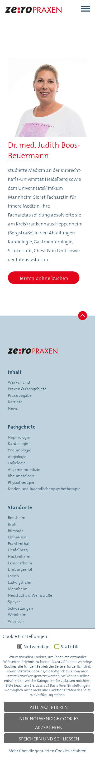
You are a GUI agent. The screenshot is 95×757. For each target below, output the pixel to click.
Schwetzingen (20, 608)
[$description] (34, 17)
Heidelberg (18, 549)
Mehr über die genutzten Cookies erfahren (47, 750)
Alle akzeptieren (49, 706)
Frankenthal (18, 543)
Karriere (15, 401)
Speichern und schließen (49, 738)
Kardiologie (18, 443)
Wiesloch (16, 621)
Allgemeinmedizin (24, 469)
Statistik (69, 646)
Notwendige (36, 646)
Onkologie (17, 462)
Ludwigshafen (20, 582)
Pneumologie (19, 449)
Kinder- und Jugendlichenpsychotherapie (44, 488)
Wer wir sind (19, 382)
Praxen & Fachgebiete (27, 388)
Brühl (12, 524)
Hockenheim (19, 556)
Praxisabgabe (20, 395)
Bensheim (16, 517)
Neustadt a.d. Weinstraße (30, 595)
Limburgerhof (20, 569)
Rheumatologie (21, 475)
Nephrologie (19, 437)
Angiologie (17, 456)
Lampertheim (20, 562)
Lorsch (13, 575)
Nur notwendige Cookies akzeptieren (49, 722)
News (13, 408)
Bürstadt (15, 530)
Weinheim (17, 614)
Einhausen (17, 536)
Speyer (14, 601)
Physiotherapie (21, 482)
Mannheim (17, 588)
